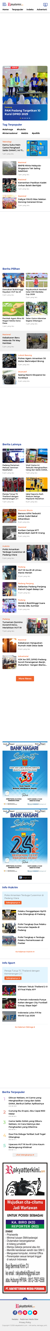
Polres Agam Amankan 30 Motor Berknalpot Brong (32, 359)
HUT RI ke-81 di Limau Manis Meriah (29, 571)
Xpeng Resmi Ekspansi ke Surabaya (31, 376)
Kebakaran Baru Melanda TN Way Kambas (11, 340)
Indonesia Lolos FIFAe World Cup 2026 (29, 1014)
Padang (8, 107)
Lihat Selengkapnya (24, 1155)
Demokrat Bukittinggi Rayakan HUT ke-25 (12, 290)
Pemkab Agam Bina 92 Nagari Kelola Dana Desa (13, 320)
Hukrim (22, 129)
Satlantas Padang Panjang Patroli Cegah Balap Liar (32, 588)
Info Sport (8, 962)
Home (5, 9)
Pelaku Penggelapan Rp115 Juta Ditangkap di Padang (32, 912)
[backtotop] (25, 1300)
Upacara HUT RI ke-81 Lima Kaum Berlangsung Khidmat (26, 1146)
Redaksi (15, 1319)
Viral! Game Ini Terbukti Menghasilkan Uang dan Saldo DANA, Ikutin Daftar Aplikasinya (37, 467)
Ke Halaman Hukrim (24, 952)
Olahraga (8, 129)
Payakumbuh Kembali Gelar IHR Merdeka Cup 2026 (36, 291)
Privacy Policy (25, 1322)
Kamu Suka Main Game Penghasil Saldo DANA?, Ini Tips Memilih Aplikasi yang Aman (13, 147)
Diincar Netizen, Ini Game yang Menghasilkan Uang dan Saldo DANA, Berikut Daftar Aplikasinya (26, 1100)
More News (25, 678)
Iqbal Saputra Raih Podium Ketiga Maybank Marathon (35, 496)
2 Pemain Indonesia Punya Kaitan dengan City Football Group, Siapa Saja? (32, 1002)
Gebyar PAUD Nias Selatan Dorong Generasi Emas (32, 200)
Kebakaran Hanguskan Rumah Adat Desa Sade (30, 644)
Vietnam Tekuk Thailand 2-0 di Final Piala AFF (33, 988)
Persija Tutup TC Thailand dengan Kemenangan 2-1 (10, 496)
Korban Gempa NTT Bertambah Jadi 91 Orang (31, 531)
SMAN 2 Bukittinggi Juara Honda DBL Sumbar (31, 604)
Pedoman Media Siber (29, 1319)
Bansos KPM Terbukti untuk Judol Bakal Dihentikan (29, 516)
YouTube (37, 1316)
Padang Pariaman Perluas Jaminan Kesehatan (10, 467)
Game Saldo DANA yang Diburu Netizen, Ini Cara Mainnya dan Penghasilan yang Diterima (25, 1124)
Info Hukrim (10, 887)
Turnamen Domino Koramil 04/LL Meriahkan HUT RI (12, 625)
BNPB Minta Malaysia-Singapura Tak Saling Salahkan (29, 168)
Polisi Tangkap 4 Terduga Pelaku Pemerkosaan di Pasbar (31, 940)
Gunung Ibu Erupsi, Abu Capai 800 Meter (27, 1112)
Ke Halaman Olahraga (24, 1027)
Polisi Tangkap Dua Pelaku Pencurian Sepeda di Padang (32, 927)
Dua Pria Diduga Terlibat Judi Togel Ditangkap (27, 1135)
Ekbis (25, 133)
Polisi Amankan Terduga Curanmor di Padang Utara (13, 552)
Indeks (30, 9)
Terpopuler (17, 9)
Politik (36, 133)
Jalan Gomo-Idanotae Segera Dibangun (36, 319)
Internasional (10, 133)
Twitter (31, 1316)
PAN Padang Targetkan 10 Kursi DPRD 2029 (22, 112)
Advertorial (42, 9)
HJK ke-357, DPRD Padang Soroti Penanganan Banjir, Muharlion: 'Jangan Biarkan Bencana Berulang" (32, 662)
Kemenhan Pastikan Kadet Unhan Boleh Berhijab (32, 184)
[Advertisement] (25, 37)
